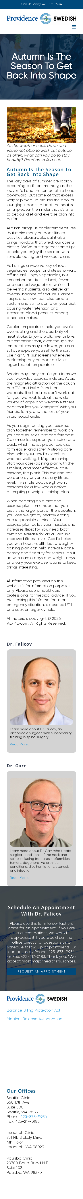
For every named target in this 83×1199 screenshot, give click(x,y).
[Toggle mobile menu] (74, 27)
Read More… (19, 744)
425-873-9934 (52, 4)
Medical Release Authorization (34, 1019)
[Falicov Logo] (37, 996)
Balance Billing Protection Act (33, 1010)
